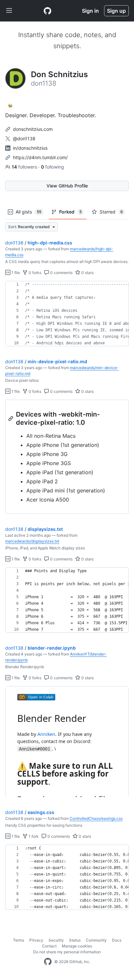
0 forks (34, 272)
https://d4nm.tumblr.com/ (40, 157)
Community (96, 940)
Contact (49, 946)
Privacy (36, 940)
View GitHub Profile (67, 185)
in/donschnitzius (30, 148)
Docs (116, 940)
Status (75, 940)
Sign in (90, 10)
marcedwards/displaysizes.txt (32, 541)
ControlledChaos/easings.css (96, 818)
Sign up (116, 10)
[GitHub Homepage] (48, 962)
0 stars (87, 272)
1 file (15, 272)
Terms (18, 940)
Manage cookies (77, 946)
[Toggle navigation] (9, 11)
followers (25, 167)
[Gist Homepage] (47, 11)
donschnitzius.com (33, 129)
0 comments (61, 272)
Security (56, 940)
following (52, 167)
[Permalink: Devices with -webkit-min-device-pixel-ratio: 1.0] (11, 418)
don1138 (14, 242)
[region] (67, 313)
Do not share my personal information (67, 951)
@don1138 (24, 138)
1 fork (33, 836)
